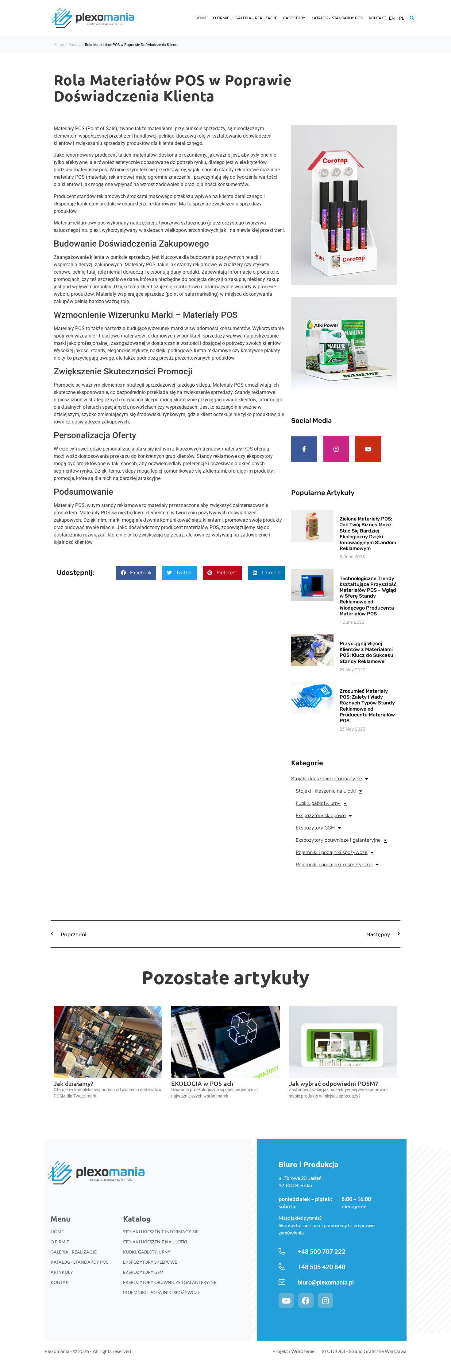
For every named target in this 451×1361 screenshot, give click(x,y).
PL (401, 18)
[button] (136, 573)
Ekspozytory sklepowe (321, 815)
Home (201, 17)
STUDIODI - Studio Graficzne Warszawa (364, 1351)
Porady (74, 45)
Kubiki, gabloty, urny (318, 803)
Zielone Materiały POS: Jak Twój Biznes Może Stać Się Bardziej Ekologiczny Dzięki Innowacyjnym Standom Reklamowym (368, 533)
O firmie (221, 17)
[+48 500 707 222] (282, 1251)
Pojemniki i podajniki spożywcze (332, 852)
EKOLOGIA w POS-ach (202, 1083)
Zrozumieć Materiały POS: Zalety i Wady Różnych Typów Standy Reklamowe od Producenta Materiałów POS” (367, 705)
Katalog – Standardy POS (337, 17)
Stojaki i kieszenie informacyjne (326, 779)
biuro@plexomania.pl (326, 1282)
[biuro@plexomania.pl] (282, 1282)
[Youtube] (368, 449)
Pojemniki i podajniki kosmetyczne (334, 865)
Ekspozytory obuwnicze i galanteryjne (338, 840)
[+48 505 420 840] (282, 1266)
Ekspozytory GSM (315, 828)
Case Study (294, 17)
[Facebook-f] (304, 449)
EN (392, 18)
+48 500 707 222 (321, 1251)
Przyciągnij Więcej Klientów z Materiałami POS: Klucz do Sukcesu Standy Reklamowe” (366, 652)
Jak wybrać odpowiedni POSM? (333, 1083)
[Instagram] (336, 449)
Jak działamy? (73, 1083)
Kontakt (377, 17)
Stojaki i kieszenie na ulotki (326, 791)
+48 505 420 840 (321, 1266)
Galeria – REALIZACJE (256, 17)
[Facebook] (306, 1300)
